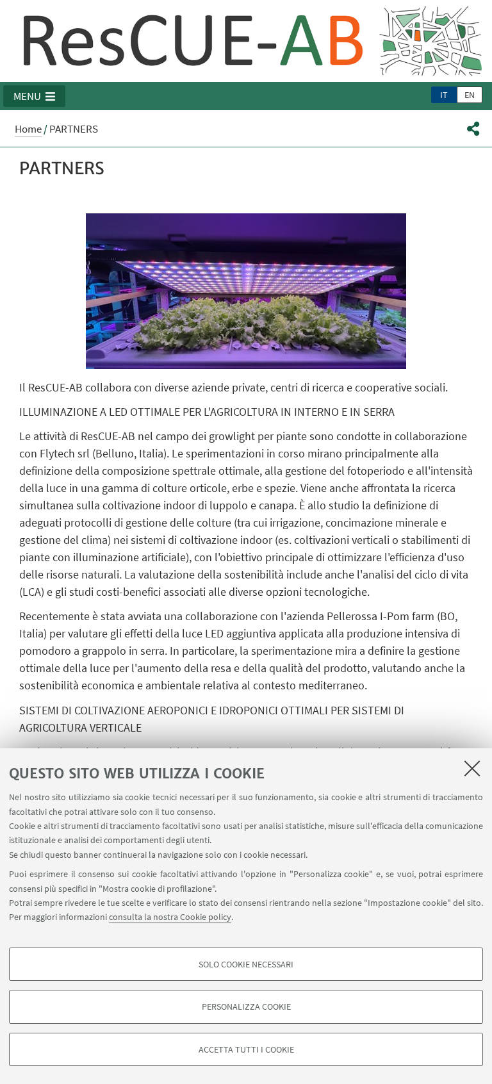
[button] (34, 96)
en (469, 95)
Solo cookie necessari (246, 964)
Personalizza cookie (246, 1006)
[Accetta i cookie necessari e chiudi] (472, 768)
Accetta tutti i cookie (246, 1049)
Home (28, 129)
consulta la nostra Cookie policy (170, 917)
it (444, 95)
